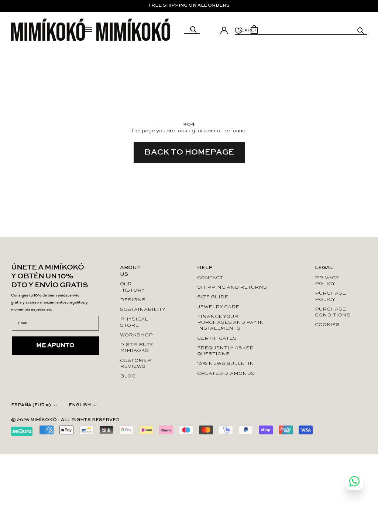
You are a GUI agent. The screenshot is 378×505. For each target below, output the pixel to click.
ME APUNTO (55, 346)
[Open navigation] (88, 29)
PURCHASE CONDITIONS (330, 312)
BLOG (127, 376)
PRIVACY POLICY (327, 280)
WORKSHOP (134, 335)
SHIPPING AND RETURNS (232, 287)
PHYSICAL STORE (134, 322)
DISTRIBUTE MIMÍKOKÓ (134, 347)
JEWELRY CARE (218, 307)
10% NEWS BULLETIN (225, 363)
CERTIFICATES (217, 338)
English (80, 405)
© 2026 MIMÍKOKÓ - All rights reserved (65, 420)
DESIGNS (132, 300)
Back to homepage (189, 152)
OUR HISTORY (132, 287)
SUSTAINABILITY (134, 309)
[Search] (193, 29)
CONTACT (210, 277)
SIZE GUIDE (212, 297)
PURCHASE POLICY (330, 296)
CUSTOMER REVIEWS (134, 363)
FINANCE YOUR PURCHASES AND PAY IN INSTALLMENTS (230, 322)
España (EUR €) (31, 405)
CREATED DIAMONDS (226, 373)
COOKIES (327, 324)
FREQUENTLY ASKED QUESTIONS (225, 351)
